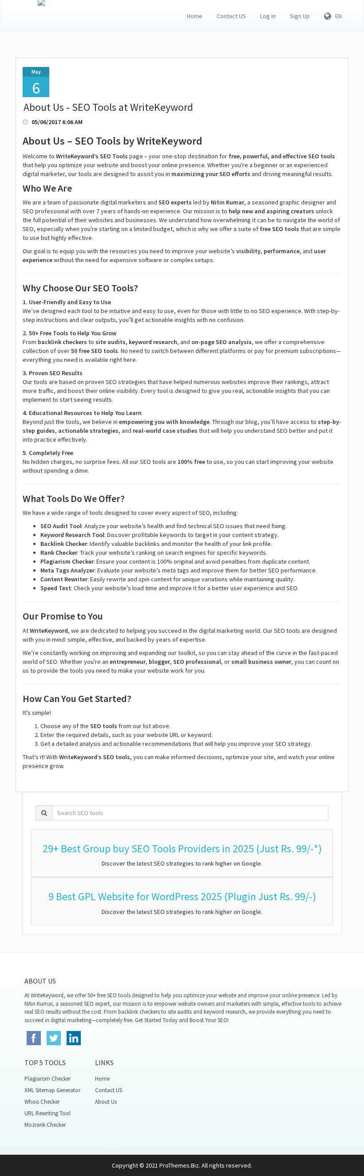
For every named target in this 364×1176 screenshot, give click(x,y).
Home (194, 16)
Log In (268, 16)
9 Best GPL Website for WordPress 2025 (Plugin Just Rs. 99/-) (182, 896)
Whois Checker (41, 1101)
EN (336, 16)
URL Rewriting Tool (47, 1113)
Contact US (231, 16)
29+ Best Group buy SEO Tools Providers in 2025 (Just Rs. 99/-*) (182, 848)
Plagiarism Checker (47, 1078)
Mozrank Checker (45, 1125)
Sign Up (300, 16)
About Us (106, 1101)
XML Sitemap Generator (52, 1090)
